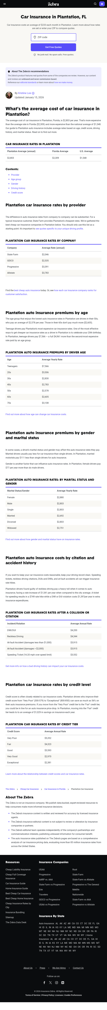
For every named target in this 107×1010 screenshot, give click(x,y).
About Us (28, 968)
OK (83, 931)
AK (61, 923)
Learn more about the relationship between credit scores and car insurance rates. (45, 774)
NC (70, 931)
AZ (65, 923)
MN (87, 927)
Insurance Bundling (15, 912)
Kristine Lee (24, 93)
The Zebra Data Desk (16, 922)
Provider (15, 175)
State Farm (77, 874)
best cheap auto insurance (27, 290)
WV (74, 935)
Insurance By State (51, 916)
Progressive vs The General (85, 884)
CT (81, 923)
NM (62, 931)
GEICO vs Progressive (49, 899)
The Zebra (10, 789)
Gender (14, 183)
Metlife (75, 889)
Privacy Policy (48, 995)
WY (82, 935)
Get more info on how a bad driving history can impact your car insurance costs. (45, 666)
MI (83, 927)
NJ (57, 931)
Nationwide (78, 894)
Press (42, 968)
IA (53, 927)
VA (65, 935)
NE (45, 931)
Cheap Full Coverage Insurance (16, 876)
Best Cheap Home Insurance (19, 898)
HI (40, 927)
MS (91, 927)
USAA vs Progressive (49, 904)
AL (57, 923)
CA (73, 923)
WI (78, 935)
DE (89, 923)
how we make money (63, 82)
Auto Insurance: (46, 923)
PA (92, 931)
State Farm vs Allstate (83, 879)
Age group (16, 179)
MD (74, 927)
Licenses (59, 995)
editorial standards (28, 82)
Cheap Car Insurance (29, 789)
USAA (42, 869)
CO (77, 923)
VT (61, 935)
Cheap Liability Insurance (18, 869)
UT (57, 935)
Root (74, 869)
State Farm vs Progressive (52, 884)
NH (53, 931)
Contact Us (78, 968)
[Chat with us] (102, 3)
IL (47, 927)
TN (48, 935)
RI (96, 931)
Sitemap (10, 917)
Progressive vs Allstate (83, 904)
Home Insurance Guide (17, 888)
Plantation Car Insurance (82, 789)
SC (40, 935)
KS (57, 927)
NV (49, 931)
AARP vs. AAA (46, 879)
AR (69, 923)
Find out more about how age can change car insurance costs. (36, 414)
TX (53, 935)
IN (50, 927)
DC (85, 923)
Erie (41, 889)
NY (66, 931)
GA (97, 923)
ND (75, 931)
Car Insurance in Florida (54, 789)
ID (43, 927)
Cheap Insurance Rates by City (18, 905)
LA (65, 927)
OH (79, 931)
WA (69, 935)
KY (61, 927)
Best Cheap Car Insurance (18, 893)
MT (40, 931)
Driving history (18, 188)
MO (96, 927)
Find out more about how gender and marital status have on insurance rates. (43, 539)
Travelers (43, 894)
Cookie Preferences (73, 995)
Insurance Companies (53, 862)
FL (94, 923)
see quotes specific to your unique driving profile (59, 228)
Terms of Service (32, 995)
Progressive (44, 874)
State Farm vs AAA (81, 899)
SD (44, 935)
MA (78, 927)
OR (88, 931)
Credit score (17, 192)
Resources (13, 862)
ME (69, 927)
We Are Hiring (59, 968)
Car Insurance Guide (15, 883)
